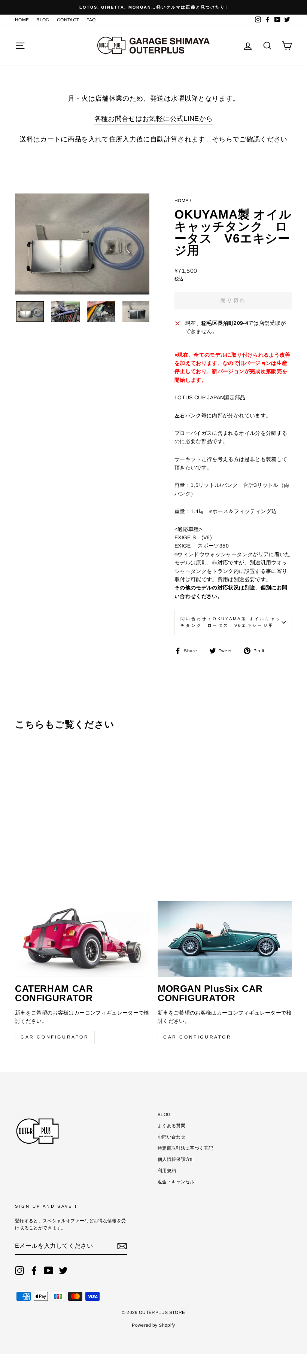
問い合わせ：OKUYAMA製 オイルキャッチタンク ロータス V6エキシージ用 (231, 622)
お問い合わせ (171, 1137)
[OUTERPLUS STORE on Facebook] (34, 1270)
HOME (22, 19)
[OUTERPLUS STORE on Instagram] (19, 1270)
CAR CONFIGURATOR (55, 1037)
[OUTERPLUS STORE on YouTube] (48, 1270)
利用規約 (167, 1170)
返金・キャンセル (176, 1181)
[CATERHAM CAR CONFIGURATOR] (82, 939)
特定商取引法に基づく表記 (185, 1148)
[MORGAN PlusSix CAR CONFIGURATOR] (225, 939)
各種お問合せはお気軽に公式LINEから (153, 118)
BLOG (42, 19)
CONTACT (68, 19)
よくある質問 (171, 1125)
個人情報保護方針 (176, 1159)
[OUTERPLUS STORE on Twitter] (63, 1270)
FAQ (90, 19)
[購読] (122, 1245)
